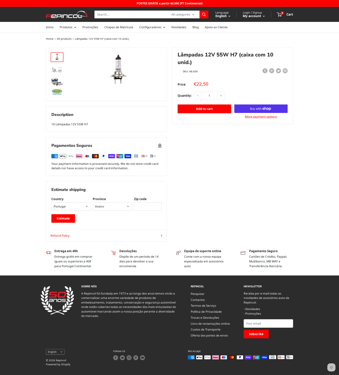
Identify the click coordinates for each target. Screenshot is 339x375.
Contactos (198, 300)
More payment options (261, 117)
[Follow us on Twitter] (122, 357)
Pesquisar (197, 294)
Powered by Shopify (58, 364)
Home (49, 38)
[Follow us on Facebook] (115, 357)
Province (99, 199)
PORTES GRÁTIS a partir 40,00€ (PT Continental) (170, 3)
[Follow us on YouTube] (142, 357)
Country (57, 199)
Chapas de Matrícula (118, 27)
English (52, 351)
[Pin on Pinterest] (271, 70)
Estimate (63, 218)
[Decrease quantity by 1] (197, 95)
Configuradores (150, 27)
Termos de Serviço (203, 306)
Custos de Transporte (206, 329)
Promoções (90, 27)
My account (252, 16)
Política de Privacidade (206, 312)
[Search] (204, 14)
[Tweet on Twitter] (278, 70)
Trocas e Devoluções (205, 318)
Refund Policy (60, 235)
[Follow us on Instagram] (129, 357)
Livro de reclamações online (210, 324)
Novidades (178, 27)
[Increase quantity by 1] (221, 95)
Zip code (140, 199)
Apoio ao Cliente (216, 27)
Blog (195, 27)
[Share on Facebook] (265, 70)
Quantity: (185, 96)
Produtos (66, 27)
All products (64, 38)
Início (49, 27)
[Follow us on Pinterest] (135, 357)
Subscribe (256, 334)
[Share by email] (285, 70)
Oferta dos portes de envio (209, 335)
